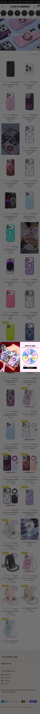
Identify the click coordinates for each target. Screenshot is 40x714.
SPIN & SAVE (30, 367)
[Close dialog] (0, 342)
